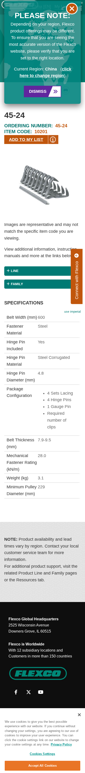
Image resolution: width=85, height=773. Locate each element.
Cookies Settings (42, 754)
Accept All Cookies (42, 765)
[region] (42, 740)
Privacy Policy (61, 744)
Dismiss (38, 91)
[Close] (79, 715)
